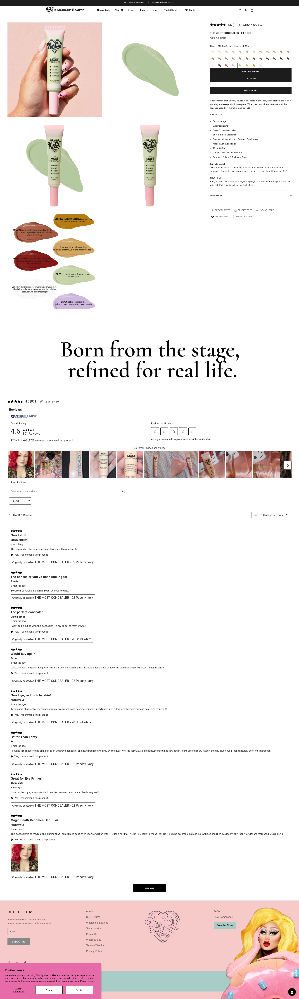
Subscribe (19, 942)
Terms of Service (95, 945)
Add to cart (251, 90)
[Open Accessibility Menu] (292, 992)
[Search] (240, 10)
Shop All (119, 10)
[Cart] (252, 10)
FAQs (217, 911)
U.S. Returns (93, 917)
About (89, 911)
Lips (154, 10)
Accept (49, 990)
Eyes (130, 10)
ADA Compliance (223, 917)
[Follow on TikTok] (25, 962)
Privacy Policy (87, 981)
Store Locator (93, 928)
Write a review (252, 25)
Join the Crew (225, 925)
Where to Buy (93, 939)
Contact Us (92, 934)
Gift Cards (190, 10)
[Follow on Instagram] (17, 962)
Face (142, 10)
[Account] (246, 10)
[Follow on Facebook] (9, 962)
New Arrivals (103, 10)
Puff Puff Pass (221, 185)
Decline (79, 990)
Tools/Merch (170, 10)
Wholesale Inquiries (97, 922)
